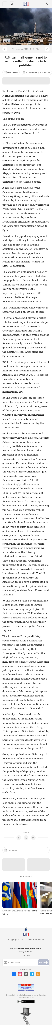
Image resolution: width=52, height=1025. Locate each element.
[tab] (20, 1008)
